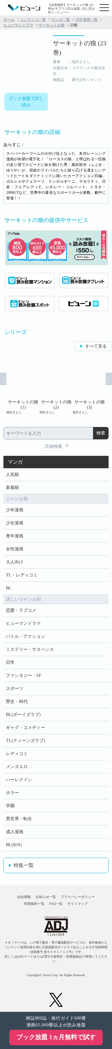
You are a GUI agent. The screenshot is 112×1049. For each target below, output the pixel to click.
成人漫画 (14, 831)
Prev (3, 379)
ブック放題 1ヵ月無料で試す (56, 1036)
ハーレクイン (19, 779)
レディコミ (17, 753)
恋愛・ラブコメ (21, 610)
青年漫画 (14, 536)
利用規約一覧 (34, 903)
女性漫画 (14, 549)
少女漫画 (14, 523)
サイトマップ (77, 903)
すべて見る (96, 346)
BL (9, 588)
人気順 (12, 474)
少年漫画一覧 (86, 19)
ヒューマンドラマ (18, 25)
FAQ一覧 (56, 903)
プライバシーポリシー (78, 897)
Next (109, 379)
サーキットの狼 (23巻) (79, 48)
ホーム (9, 19)
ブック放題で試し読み (26, 101)
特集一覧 (24, 865)
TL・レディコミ (22, 575)
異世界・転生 (19, 818)
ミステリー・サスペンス (30, 649)
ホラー (12, 792)
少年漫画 (14, 510)
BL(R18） (15, 844)
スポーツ (14, 688)
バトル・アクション (25, 636)
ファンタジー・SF (23, 675)
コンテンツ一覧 (33, 19)
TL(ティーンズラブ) (25, 740)
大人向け (14, 562)
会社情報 (24, 897)
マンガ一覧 (60, 19)
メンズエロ (17, 766)
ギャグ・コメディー (25, 727)
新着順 (12, 487)
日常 (10, 662)
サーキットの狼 (52, 25)
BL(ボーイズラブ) (23, 714)
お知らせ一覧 (45, 897)
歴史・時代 (17, 701)
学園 (10, 805)
